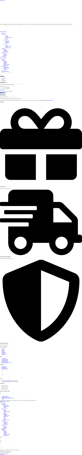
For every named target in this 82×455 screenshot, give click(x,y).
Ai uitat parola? (2, 89)
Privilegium (5, 416)
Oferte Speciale (4, 353)
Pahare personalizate (7, 434)
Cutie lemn (5, 431)
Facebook (1, 92)
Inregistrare (3, 80)
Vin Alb (5, 425)
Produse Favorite (6, 406)
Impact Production (6, 401)
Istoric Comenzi (4, 367)
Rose (4, 417)
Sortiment (3, 420)
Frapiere (5, 433)
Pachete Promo (4, 428)
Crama (3, 349)
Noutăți (3, 429)
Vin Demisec (6, 422)
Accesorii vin (4, 430)
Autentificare (4, 78)
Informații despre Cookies (6, 397)
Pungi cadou (6, 435)
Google (4, 92)
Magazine (3, 352)
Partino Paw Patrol (6, 415)
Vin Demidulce (6, 424)
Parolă (3, 86)
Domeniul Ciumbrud (7, 411)
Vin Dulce (5, 423)
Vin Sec (5, 421)
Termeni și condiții (4, 361)
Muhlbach (5, 414)
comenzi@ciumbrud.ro (7, 381)
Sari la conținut (2, 0)
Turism (3, 351)
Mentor (5, 413)
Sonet (5, 418)
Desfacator (5, 432)
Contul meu (3, 366)
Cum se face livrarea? (5, 359)
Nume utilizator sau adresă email (7, 84)
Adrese (5, 407)
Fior (4, 412)
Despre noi (3, 348)
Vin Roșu (5, 427)
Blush (5, 409)
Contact (3, 354)
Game (3, 408)
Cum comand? (4, 358)
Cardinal (5, 410)
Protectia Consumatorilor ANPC (7, 362)
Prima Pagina (4, 403)
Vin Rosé (5, 426)
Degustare (3, 350)
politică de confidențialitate (49, 100)
